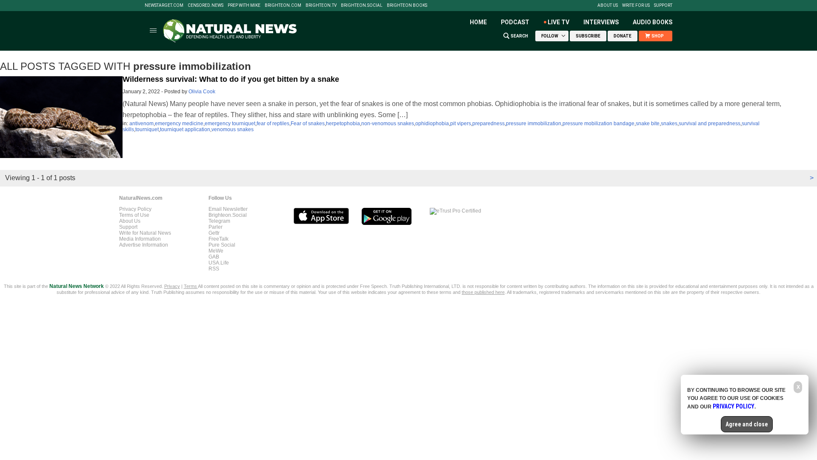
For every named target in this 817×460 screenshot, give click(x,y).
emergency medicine (179, 123)
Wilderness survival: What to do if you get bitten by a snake (231, 79)
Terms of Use (134, 215)
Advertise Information (143, 245)
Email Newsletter (228, 209)
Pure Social (222, 245)
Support (663, 5)
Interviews (601, 22)
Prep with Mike (244, 5)
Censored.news (205, 5)
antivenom (141, 123)
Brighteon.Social (362, 5)
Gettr (214, 233)
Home (478, 22)
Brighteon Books (407, 5)
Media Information (140, 239)
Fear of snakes (308, 123)
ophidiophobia (432, 123)
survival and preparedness (709, 123)
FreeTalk (219, 239)
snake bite (648, 123)
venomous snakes (232, 129)
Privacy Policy (135, 209)
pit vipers (460, 123)
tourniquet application (185, 129)
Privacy (172, 286)
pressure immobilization (533, 123)
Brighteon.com (283, 5)
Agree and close (747, 424)
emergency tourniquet (230, 123)
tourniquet (147, 129)
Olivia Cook (202, 92)
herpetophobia (343, 123)
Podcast (515, 22)
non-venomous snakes (387, 123)
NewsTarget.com (164, 5)
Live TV (558, 22)
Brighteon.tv (321, 5)
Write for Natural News (145, 233)
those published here (483, 292)
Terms (191, 286)
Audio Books (652, 22)
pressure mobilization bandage (598, 123)
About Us (607, 5)
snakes (669, 123)
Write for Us (636, 5)
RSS (214, 269)
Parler (216, 227)
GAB (214, 257)
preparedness (488, 123)
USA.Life (219, 263)
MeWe (216, 251)
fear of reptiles (273, 123)
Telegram (219, 221)
